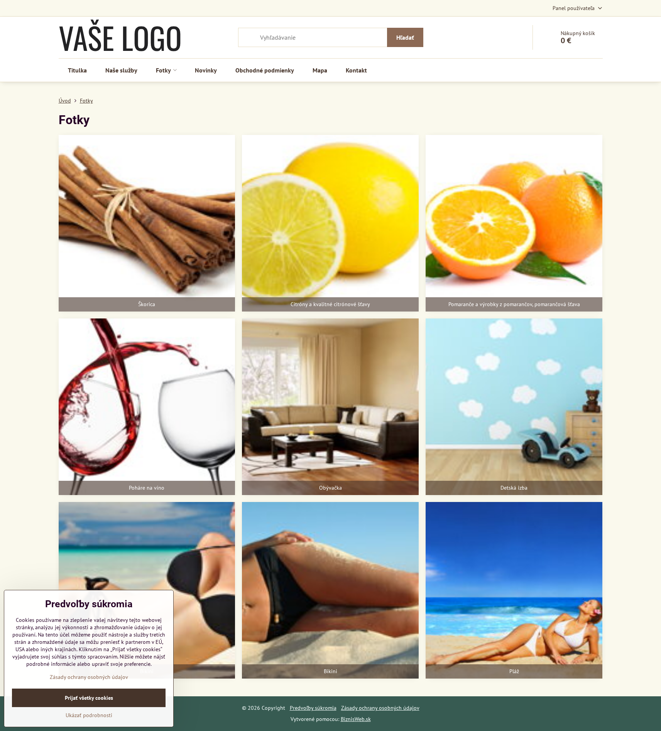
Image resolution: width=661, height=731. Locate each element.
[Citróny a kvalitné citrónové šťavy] (330, 223)
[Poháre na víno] (147, 406)
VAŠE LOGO (120, 37)
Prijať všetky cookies (89, 697)
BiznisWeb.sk (356, 719)
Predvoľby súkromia (313, 707)
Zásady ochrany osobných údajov (380, 707)
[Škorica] (147, 223)
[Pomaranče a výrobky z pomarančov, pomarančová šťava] (514, 223)
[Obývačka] (330, 406)
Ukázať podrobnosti (89, 715)
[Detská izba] (514, 406)
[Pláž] (514, 590)
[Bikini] (330, 590)
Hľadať (405, 37)
